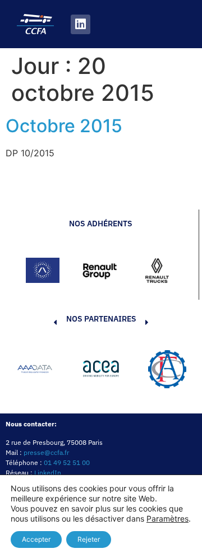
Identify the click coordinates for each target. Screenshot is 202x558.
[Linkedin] (80, 24)
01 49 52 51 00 (67, 462)
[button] (38, 371)
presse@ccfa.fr (46, 452)
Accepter (36, 539)
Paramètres (167, 518)
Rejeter (88, 539)
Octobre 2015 (64, 126)
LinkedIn (47, 472)
